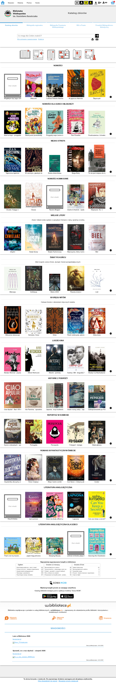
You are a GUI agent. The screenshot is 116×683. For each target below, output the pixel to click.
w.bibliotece (56, 610)
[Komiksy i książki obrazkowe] (64, 60)
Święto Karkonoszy (78, 567)
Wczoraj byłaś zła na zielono (52, 567)
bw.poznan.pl (17, 639)
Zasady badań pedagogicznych (25, 571)
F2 (105, 2)
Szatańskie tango (77, 571)
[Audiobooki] (38, 60)
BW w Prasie (81, 25)
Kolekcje (41, 39)
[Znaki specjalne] (97, 39)
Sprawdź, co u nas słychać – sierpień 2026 (29, 651)
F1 (100, 2)
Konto (37, 3)
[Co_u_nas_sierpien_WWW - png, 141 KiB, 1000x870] (24, 657)
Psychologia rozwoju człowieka (25, 574)
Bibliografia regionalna (35, 25)
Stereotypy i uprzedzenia (23, 573)
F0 (96, 2)
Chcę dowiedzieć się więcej (47, 681)
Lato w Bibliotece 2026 (21, 636)
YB (86, 2)
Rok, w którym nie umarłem (52, 573)
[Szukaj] (97, 36)
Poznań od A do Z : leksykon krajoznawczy (28, 569)
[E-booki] (51, 60)
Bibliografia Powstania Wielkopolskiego (58, 26)
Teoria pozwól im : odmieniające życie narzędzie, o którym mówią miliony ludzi (65, 569)
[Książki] (25, 60)
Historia (20, 3)
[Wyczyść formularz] (92, 39)
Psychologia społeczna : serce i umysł (26, 567)
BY (90, 2)
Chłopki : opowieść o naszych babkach (55, 571)
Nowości (11, 3)
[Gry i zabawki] (91, 60)
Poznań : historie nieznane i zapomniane (83, 573)
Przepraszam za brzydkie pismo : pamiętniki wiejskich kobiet (60, 574)
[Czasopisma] (77, 60)
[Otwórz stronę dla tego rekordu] (34, 84)
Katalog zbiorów (11, 25)
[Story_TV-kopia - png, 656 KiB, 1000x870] (20, 642)
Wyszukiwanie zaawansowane (27, 39)
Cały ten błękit (76, 574)
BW (81, 2)
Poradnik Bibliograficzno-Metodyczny (104, 26)
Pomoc (29, 3)
